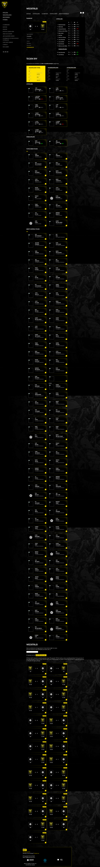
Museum (5, 27)
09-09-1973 (65, 780)
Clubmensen (6, 24)
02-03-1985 (44, 676)
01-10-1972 (44, 806)
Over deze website (8, 42)
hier (50, 649)
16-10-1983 (65, 689)
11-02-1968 (65, 819)
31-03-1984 (44, 689)
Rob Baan (29, 43)
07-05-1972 (65, 806)
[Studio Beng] (59, 860)
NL (3, 52)
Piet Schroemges (61, 24)
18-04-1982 (44, 715)
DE (7, 52)
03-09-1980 (65, 728)
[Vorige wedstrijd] (81, 13)
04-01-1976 (44, 754)
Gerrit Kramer (61, 43)
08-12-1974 (65, 767)
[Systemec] (45, 862)
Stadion (5, 29)
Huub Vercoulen (61, 52)
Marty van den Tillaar (62, 31)
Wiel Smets (60, 26)
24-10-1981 (65, 715)
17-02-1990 (44, 663)
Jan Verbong (61, 54)
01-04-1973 (65, 793)
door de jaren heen (8, 31)
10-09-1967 (44, 832)
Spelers (5, 13)
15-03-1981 (44, 728)
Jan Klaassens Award (8, 36)
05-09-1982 (65, 702)
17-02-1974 (44, 780)
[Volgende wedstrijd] (83, 13)
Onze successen (7, 34)
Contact (5, 44)
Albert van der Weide (62, 45)
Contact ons (36, 853)
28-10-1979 (65, 741)
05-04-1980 (44, 741)
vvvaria (5, 20)
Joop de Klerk (61, 41)
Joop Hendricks (61, 39)
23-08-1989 (65, 663)
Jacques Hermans (62, 28)
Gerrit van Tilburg (62, 37)
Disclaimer (6, 47)
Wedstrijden (7, 15)
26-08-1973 (44, 793)
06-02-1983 (44, 702)
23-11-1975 (65, 754)
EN (5, 52)
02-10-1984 (65, 676)
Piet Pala (60, 35)
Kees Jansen (60, 33)
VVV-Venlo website (26, 852)
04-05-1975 (44, 767)
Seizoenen (6, 17)
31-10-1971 (44, 819)
